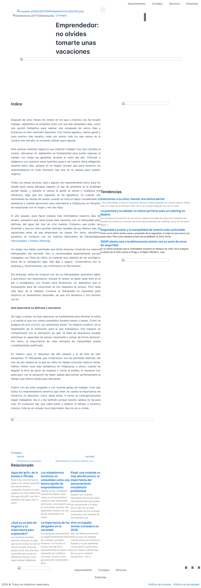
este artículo (32, 324)
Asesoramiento (137, 3)
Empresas (192, 3)
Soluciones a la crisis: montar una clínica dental (132, 199)
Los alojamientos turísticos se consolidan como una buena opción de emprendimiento (55, 480)
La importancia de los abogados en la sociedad (55, 526)
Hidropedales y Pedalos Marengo (31, 240)
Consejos (157, 3)
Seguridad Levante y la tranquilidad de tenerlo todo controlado (142, 229)
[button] (103, 9)
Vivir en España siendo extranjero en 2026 (85, 526)
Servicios (174, 3)
